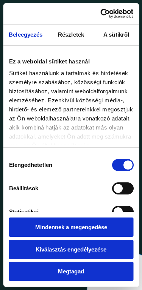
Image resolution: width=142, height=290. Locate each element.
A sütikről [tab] (116, 34)
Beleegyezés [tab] (25, 34)
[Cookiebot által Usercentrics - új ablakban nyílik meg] (101, 14)
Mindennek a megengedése (71, 227)
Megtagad (71, 271)
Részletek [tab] (71, 34)
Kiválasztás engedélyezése (71, 249)
